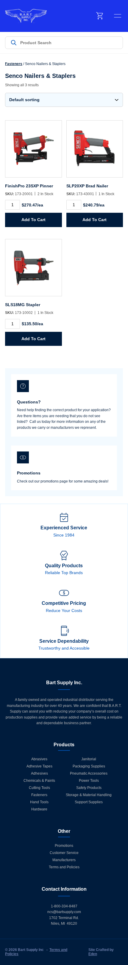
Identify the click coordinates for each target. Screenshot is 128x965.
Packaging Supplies (89, 766)
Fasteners (13, 64)
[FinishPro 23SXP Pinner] (33, 152)
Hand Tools (39, 802)
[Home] (26, 16)
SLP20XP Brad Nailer (87, 186)
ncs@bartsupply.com (64, 912)
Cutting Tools (39, 788)
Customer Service (64, 853)
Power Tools (89, 781)
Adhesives (39, 773)
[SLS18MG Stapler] (33, 270)
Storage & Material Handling (89, 795)
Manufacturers (64, 860)
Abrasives (39, 759)
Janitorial (88, 759)
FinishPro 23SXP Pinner (29, 186)
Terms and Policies (64, 867)
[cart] (100, 16)
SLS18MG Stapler (22, 304)
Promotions (64, 846)
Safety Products (89, 788)
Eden (92, 954)
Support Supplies (89, 802)
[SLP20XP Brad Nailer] (94, 152)
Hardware (39, 809)
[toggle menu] (117, 15)
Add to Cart (33, 219)
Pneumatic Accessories (88, 773)
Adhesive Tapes (39, 766)
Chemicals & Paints (39, 781)
